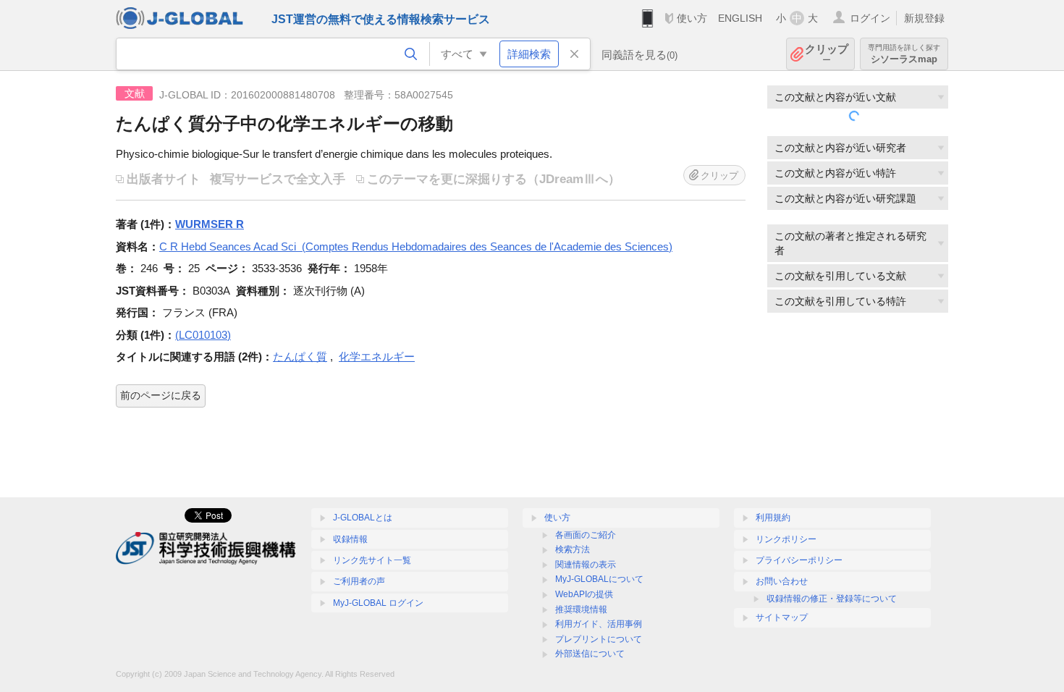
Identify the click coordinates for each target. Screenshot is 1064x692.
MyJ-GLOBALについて (599, 579)
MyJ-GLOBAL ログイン (378, 603)
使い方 (692, 18)
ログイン (870, 18)
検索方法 (572, 549)
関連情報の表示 (585, 565)
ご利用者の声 (359, 581)
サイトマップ (782, 617)
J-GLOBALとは (362, 517)
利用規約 (773, 517)
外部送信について (590, 654)
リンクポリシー (786, 539)
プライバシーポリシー (799, 560)
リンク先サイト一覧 (372, 560)
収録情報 (350, 539)
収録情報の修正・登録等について (832, 599)
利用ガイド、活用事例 (598, 624)
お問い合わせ (782, 581)
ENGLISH (740, 18)
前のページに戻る (160, 395)
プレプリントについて (598, 639)
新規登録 (924, 18)
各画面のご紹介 (585, 535)
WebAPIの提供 (584, 594)
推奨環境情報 (581, 609)
